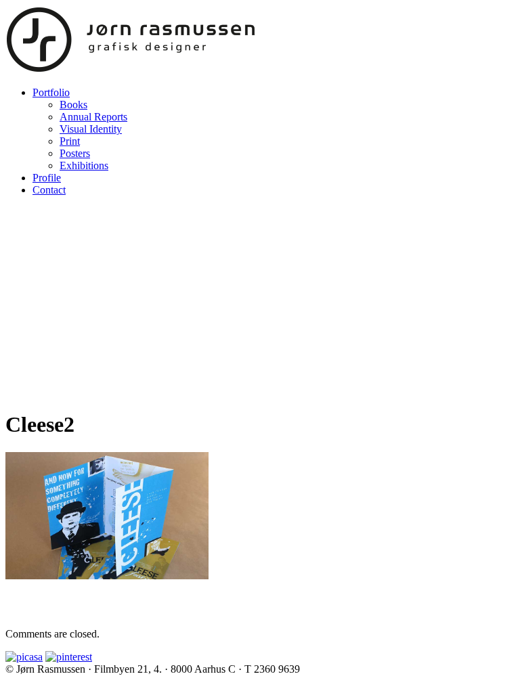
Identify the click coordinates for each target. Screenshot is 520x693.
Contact (49, 190)
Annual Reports (93, 116)
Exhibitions (84, 165)
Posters (75, 153)
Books (73, 104)
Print (70, 141)
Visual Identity (91, 129)
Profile (46, 177)
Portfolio (51, 92)
